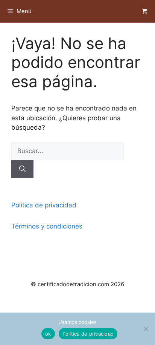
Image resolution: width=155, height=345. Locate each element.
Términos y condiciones (46, 226)
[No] (145, 329)
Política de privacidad (43, 205)
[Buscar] (22, 169)
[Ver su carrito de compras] (144, 11)
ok (48, 334)
